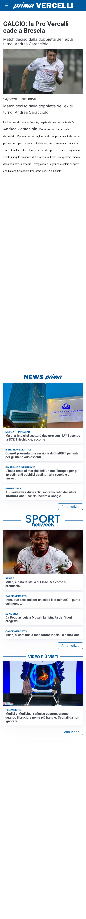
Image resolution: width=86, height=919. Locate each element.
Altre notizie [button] (70, 507)
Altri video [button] (71, 732)
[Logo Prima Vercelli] (43, 5)
